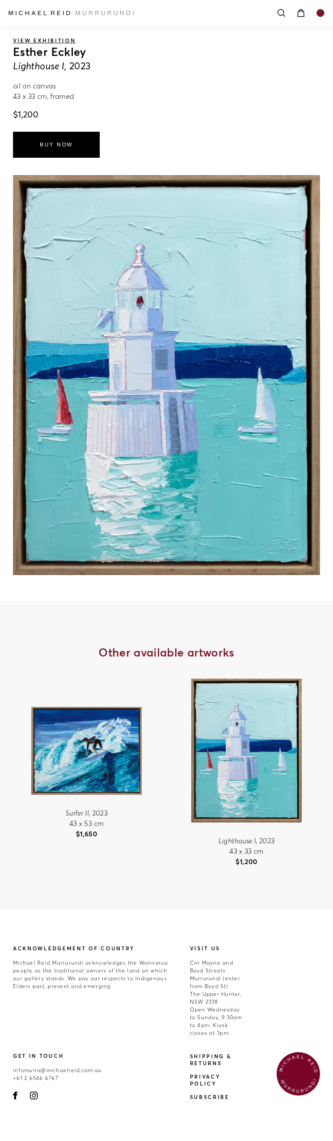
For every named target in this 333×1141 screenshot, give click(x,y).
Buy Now (56, 145)
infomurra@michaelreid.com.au (57, 1070)
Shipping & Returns (211, 1059)
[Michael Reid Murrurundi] (127, 13)
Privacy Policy (205, 1080)
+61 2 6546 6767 (36, 1078)
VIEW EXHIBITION (44, 40)
